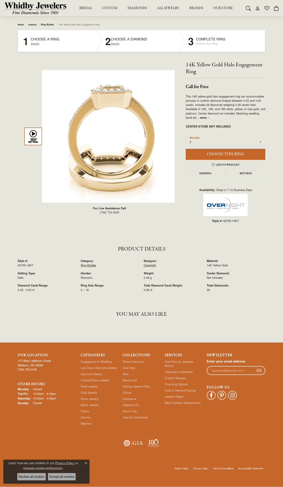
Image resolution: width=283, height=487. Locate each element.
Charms (86, 417)
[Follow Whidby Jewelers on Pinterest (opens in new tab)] (221, 395)
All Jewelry (168, 8)
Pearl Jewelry (89, 386)
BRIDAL (85, 8)
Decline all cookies (31, 476)
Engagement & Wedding (96, 361)
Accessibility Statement (250, 468)
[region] (108, 136)
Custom (109, 8)
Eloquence (129, 399)
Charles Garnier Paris (136, 386)
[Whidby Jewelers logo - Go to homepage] (35, 8)
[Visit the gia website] (133, 443)
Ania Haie (129, 368)
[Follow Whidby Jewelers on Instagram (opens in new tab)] (232, 395)
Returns (246, 173)
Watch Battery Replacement (183, 403)
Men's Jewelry (90, 405)
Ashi (125, 374)
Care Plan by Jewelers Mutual (179, 363)
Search (35, 43)
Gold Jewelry (89, 392)
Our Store (223, 8)
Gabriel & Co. (131, 405)
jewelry (32, 24)
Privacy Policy (200, 468)
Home (21, 24)
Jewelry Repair (174, 396)
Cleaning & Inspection (179, 372)
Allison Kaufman (133, 361)
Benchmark (130, 380)
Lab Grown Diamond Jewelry (99, 368)
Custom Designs (175, 378)
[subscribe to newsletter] (259, 370)
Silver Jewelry (90, 399)
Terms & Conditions (223, 468)
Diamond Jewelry (92, 374)
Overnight (150, 265)
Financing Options (176, 384)
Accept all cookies (61, 476)
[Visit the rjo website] (153, 443)
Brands (196, 8)
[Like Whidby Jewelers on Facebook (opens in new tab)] (211, 395)
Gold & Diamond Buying (180, 390)
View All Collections (135, 417)
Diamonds (137, 8)
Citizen (127, 392)
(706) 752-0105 (109, 212)
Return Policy (181, 468)
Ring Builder (47, 24)
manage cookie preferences (42, 468)
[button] (248, 8)
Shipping (205, 173)
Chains (85, 411)
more (204, 118)
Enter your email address (226, 361)
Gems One (130, 411)
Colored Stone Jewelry (95, 380)
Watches (86, 423)
